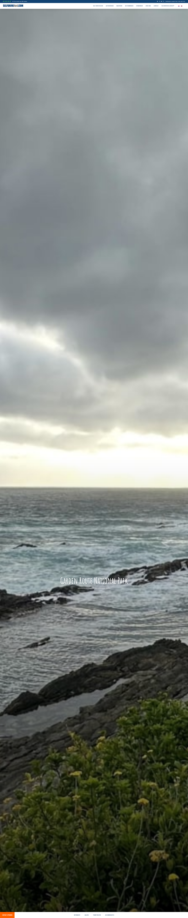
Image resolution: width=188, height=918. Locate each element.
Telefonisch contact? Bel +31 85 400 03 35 (175, 1)
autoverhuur (110, 6)
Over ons (148, 6)
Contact (156, 6)
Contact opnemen (7, 915)
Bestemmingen (129, 6)
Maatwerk (119, 6)
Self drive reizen (98, 6)
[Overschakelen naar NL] (178, 6)
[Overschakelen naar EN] (181, 6)
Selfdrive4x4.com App (167, 6)
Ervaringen (139, 6)
